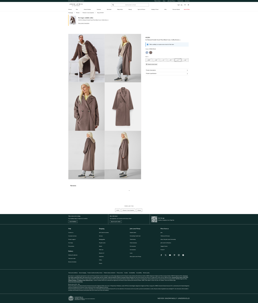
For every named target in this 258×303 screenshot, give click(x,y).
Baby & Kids (120, 9)
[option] (146, 52)
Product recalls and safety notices (94, 272)
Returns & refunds (72, 261)
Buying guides (102, 239)
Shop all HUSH (100, 12)
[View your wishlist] (185, 4)
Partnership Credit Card (135, 236)
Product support (72, 239)
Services (101, 236)
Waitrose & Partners (165, 236)
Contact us (70, 232)
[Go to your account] (181, 4)
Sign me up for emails (116, 221)
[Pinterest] (174, 255)
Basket (100, 246)
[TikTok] (183, 255)
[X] (165, 255)
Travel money (133, 239)
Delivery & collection (72, 255)
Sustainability (132, 272)
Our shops (70, 242)
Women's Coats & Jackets (88, 12)
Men (77, 9)
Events (100, 263)
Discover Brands (176, 9)
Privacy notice (120, 272)
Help (164, 1)
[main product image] (74, 20)
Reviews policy (146, 272)
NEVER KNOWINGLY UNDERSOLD (76, 0)
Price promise (71, 246)
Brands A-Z (101, 253)
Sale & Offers (187, 9)
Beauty (130, 9)
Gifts (165, 9)
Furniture (99, 9)
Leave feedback (72, 221)
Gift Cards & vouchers (104, 232)
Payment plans (133, 232)
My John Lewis (180, 1)
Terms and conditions (73, 272)
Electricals (109, 9)
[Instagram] (179, 255)
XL (184, 60)
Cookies (126, 272)
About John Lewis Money (135, 256)
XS (155, 60)
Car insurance (133, 249)
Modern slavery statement (109, 272)
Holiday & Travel (154, 9)
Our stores (187, 1)
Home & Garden (87, 9)
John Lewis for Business (166, 242)
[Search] (113, 4)
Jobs (161, 232)
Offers (100, 260)
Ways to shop (157, 1)
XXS (147, 60)
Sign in (179, 4)
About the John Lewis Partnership (168, 239)
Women (70, 9)
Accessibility (139, 272)
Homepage (70, 12)
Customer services (72, 236)
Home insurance (133, 242)
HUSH (117, 210)
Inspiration (101, 256)
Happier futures (164, 246)
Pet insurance (133, 246)
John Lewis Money (171, 1)
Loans (131, 253)
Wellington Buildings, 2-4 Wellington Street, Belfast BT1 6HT (80, 280)
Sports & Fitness (141, 9)
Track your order (71, 258)
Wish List (101, 249)
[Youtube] (170, 255)
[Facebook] (161, 255)
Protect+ (163, 249)
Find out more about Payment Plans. (75, 281)
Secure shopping (82, 272)
